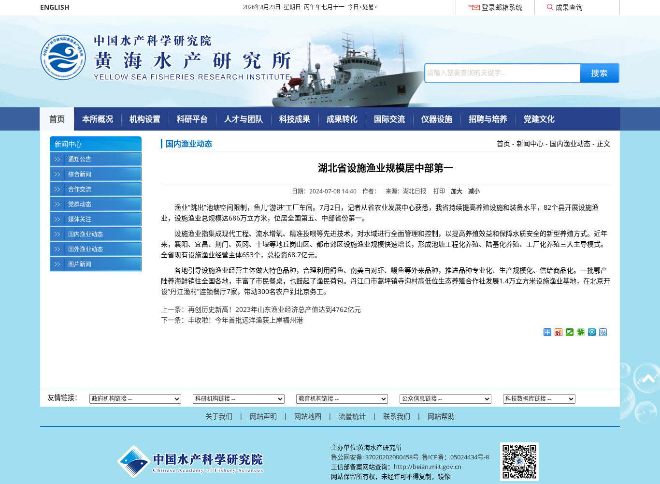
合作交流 (79, 189)
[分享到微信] (570, 332)
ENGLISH (55, 7)
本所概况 (97, 119)
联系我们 (396, 416)
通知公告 (79, 159)
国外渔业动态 (85, 249)
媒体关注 (79, 219)
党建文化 (539, 119)
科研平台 (192, 119)
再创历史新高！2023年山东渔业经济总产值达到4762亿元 (274, 309)
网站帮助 (441, 416)
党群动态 (79, 204)
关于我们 (218, 416)
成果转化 (342, 119)
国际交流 (389, 119)
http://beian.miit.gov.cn (427, 466)
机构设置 (144, 119)
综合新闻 (79, 174)
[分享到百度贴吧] (603, 332)
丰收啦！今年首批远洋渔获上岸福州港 (245, 319)
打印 (439, 191)
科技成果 (294, 119)
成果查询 (569, 7)
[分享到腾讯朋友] (581, 332)
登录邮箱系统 (502, 7)
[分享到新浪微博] (559, 332)
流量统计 (352, 416)
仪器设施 (436, 119)
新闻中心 (530, 143)
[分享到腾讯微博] (592, 332)
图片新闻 (79, 264)
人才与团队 (243, 119)
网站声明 (263, 416)
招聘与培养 (488, 119)
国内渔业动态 (85, 234)
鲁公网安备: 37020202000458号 (375, 457)
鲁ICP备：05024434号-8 (456, 457)
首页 (57, 119)
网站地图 (307, 416)
